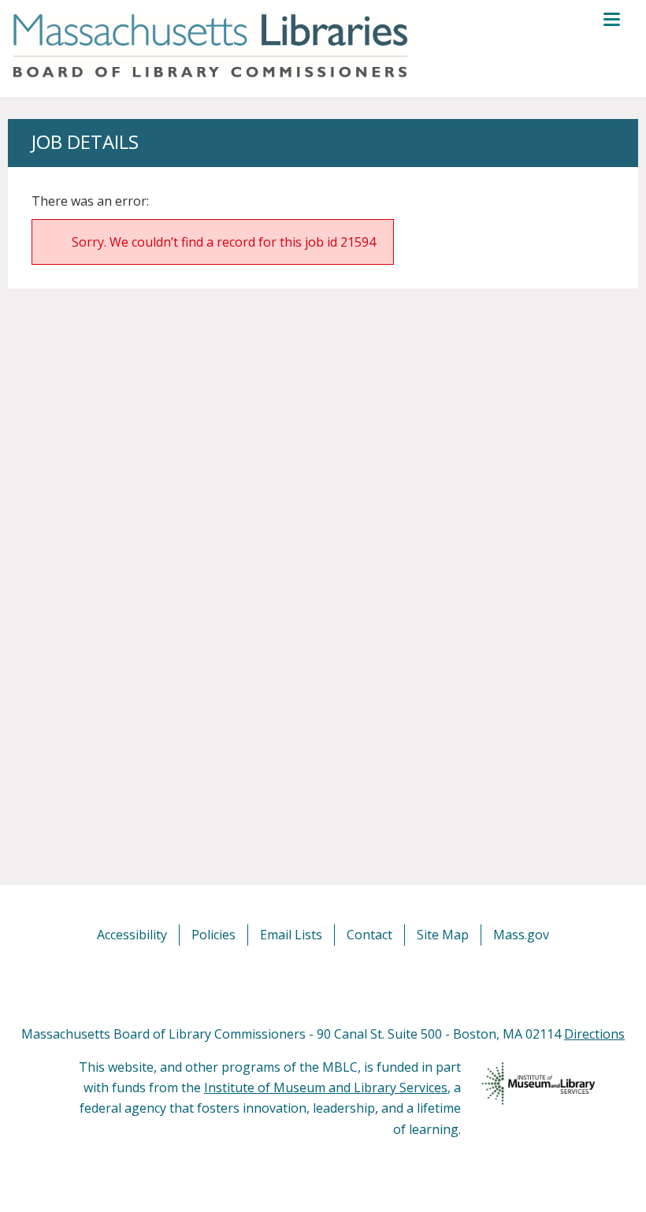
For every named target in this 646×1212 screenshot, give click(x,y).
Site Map (443, 934)
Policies (213, 934)
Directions (594, 1034)
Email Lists (291, 934)
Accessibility (132, 934)
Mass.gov (521, 934)
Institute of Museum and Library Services (325, 1087)
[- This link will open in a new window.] (340, 984)
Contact (369, 934)
